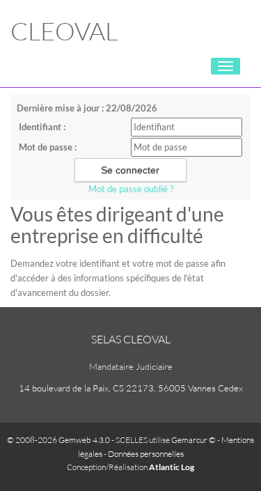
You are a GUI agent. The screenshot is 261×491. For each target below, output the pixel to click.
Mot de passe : (48, 147)
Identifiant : (42, 126)
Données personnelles (146, 454)
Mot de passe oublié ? (130, 188)
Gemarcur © (193, 440)
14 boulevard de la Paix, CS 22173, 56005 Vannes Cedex (131, 387)
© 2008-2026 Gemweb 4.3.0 (58, 440)
